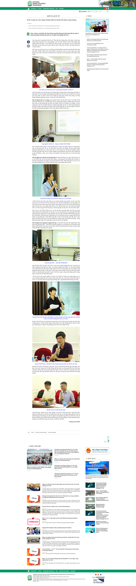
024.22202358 (84, 11)
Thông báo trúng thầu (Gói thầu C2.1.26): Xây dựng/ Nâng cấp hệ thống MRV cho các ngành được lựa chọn (66, 467)
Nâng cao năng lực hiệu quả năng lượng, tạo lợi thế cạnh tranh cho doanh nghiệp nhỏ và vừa (60, 485)
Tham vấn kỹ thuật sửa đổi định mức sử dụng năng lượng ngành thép (43, 28)
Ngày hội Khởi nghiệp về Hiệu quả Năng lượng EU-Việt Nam (56, 527)
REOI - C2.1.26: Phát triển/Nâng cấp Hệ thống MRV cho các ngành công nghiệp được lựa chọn (60, 559)
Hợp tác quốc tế (53, 16)
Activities (40, 8)
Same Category (35, 446)
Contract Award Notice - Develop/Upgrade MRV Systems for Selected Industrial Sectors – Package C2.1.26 (97, 65)
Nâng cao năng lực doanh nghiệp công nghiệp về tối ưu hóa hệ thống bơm (39, 467)
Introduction (33, 8)
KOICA (32, 432)
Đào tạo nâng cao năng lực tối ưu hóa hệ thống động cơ (56, 506)
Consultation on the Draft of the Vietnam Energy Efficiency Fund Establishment (96, 34)
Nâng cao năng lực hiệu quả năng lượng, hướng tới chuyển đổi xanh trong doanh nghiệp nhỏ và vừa (60, 538)
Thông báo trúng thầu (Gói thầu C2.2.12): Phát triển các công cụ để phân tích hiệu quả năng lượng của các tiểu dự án (60, 496)
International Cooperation (48, 8)
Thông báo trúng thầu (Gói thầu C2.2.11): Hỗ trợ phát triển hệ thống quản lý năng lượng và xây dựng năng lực (66, 475)
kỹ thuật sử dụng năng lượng (41, 432)
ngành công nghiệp (52, 432)
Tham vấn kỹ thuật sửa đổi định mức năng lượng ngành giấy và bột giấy (44, 25)
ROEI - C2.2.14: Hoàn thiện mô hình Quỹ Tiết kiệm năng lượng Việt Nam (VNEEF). (59, 519)
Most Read (91, 458)
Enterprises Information (64, 571)
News (57, 8)
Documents (61, 8)
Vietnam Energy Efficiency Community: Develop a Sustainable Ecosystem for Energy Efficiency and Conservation (96, 477)
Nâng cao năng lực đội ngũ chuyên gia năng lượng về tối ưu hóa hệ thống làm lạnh (67, 459)
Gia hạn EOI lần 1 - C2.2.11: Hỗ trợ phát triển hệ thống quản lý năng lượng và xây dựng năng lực (60, 549)
